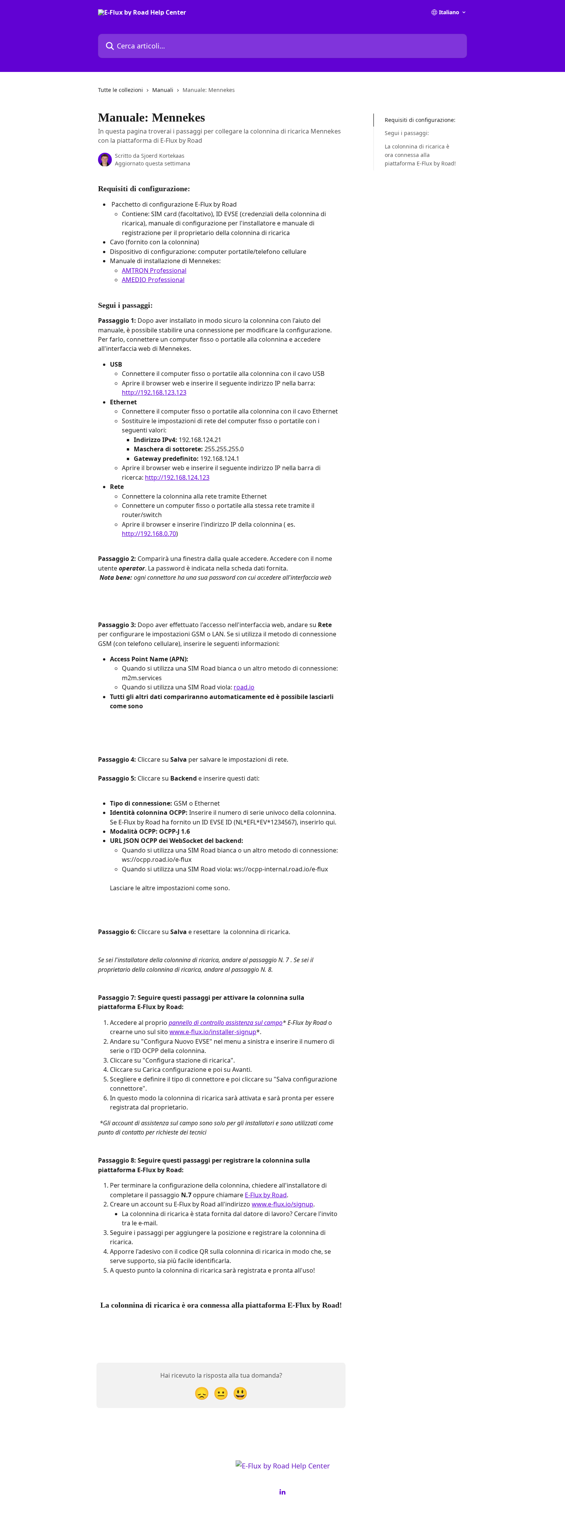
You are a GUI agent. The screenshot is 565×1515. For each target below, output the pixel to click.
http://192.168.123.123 (154, 392)
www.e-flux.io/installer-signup (213, 1032)
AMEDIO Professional (153, 279)
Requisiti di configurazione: (420, 119)
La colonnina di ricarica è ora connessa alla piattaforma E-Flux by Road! (420, 155)
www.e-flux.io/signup (282, 1204)
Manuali (162, 89)
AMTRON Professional (154, 270)
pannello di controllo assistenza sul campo (225, 1022)
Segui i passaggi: (407, 133)
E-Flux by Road (266, 1195)
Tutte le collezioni (120, 89)
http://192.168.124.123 (177, 477)
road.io (244, 687)
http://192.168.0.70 (149, 533)
